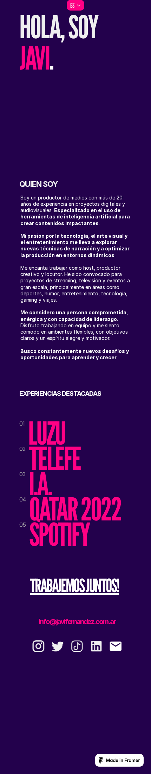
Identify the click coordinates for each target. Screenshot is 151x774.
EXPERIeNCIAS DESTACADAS (60, 393)
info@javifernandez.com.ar (77, 621)
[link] (74, 585)
